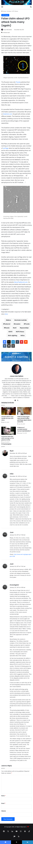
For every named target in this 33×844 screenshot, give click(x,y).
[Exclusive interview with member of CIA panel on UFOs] (8, 431)
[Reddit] (26, 342)
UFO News (15, 11)
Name (3, 795)
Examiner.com (7, 114)
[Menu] (2, 6)
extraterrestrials (21, 320)
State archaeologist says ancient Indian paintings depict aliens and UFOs (24, 419)
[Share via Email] (9, 346)
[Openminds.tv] (16, 2)
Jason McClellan (8, 29)
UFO (10, 332)
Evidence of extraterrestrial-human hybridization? (24, 429)
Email (3, 803)
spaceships (25, 328)
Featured (7, 324)
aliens (9, 320)
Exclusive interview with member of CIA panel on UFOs (7, 438)
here (6, 314)
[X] (9, 342)
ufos (23, 335)
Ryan (12, 451)
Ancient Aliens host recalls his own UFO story (7, 418)
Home (4, 11)
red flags (5, 148)
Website (3, 811)
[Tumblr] (17, 342)
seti (15, 328)
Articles (9, 11)
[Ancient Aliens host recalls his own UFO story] (8, 411)
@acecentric (28, 395)
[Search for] (31, 6)
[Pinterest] (21, 342)
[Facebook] (4, 342)
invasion (17, 324)
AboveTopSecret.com (21, 282)
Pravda (18, 82)
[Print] (13, 346)
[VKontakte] (4, 346)
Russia (7, 328)
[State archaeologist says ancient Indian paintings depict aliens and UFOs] (24, 411)
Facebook (26, 397)
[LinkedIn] (13, 342)
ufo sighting (13, 335)
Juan (11, 532)
